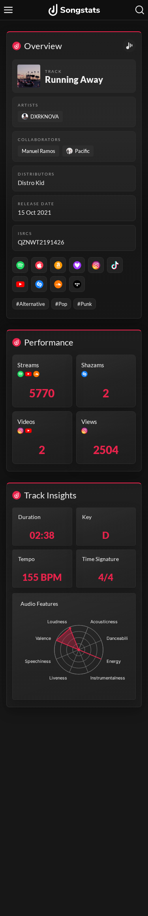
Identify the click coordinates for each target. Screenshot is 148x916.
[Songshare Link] (129, 45)
